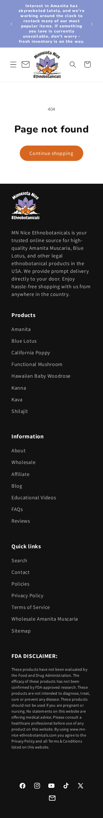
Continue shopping (51, 153)
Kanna (18, 388)
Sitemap (21, 630)
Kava (17, 399)
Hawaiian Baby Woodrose (41, 376)
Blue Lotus (24, 341)
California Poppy (30, 352)
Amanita (21, 329)
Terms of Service (30, 607)
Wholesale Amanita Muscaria (44, 618)
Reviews (20, 521)
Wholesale (23, 462)
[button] (13, 64)
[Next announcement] (92, 23)
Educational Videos (33, 497)
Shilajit (19, 411)
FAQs (17, 509)
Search (19, 560)
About (18, 450)
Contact (20, 572)
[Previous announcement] (11, 23)
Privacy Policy (27, 595)
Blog (16, 485)
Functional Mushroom (37, 364)
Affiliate (20, 474)
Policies (20, 583)
